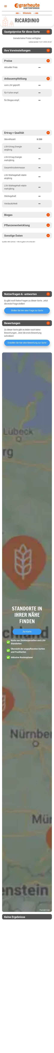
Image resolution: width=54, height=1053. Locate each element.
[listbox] (5, 6)
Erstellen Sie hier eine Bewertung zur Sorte (27, 343)
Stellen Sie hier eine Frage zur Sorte (27, 310)
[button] (27, 632)
